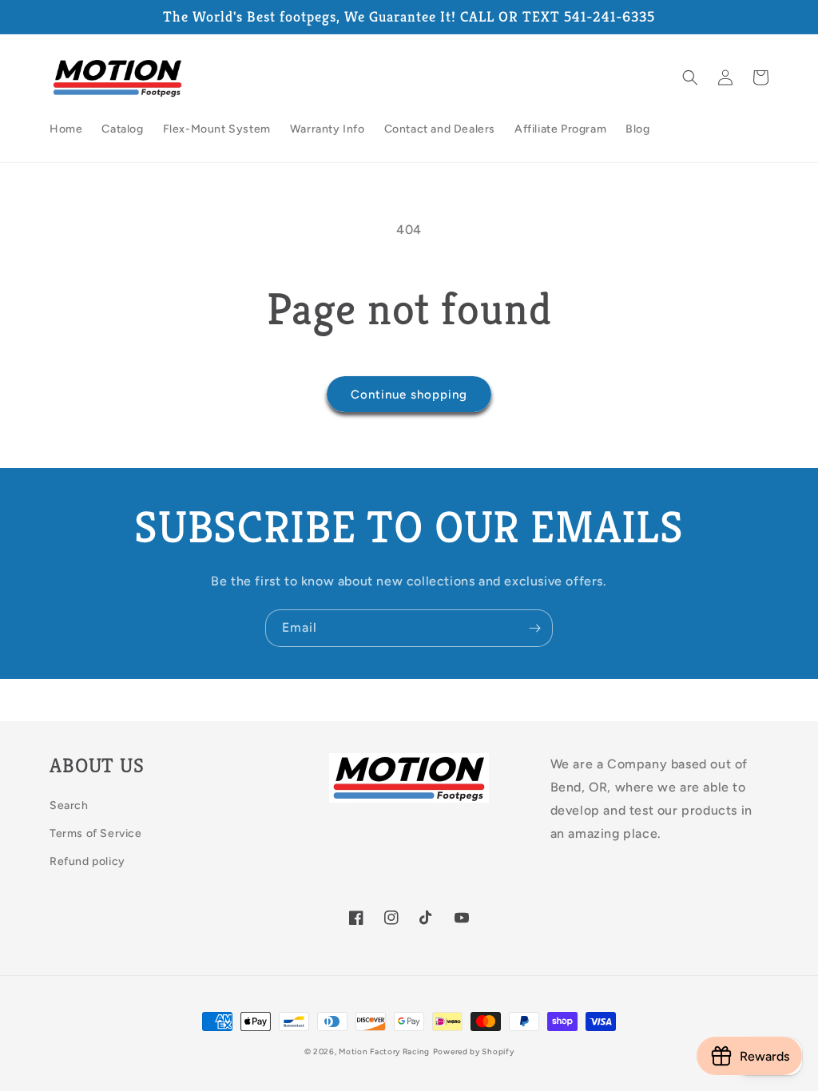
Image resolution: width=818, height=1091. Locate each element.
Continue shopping (409, 394)
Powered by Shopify (473, 1051)
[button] (690, 77)
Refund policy (87, 861)
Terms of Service (96, 833)
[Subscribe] (534, 628)
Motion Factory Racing (384, 1051)
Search (69, 805)
